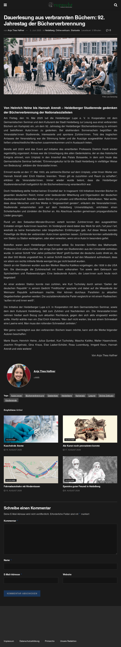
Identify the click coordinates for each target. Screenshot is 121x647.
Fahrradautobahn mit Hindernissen (22, 486)
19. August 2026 (13, 449)
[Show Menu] (5, 4)
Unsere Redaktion (68, 640)
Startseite (75, 30)
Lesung (92, 395)
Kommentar (11, 520)
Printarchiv (50, 640)
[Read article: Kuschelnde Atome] (31, 429)
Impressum (9, 640)
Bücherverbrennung (35, 395)
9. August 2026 (72, 490)
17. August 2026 (72, 449)
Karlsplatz (80, 395)
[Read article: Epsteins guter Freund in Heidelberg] (90, 469)
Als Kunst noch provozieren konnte (81, 445)
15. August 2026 (13, 490)
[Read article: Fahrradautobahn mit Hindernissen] (31, 469)
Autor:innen (16, 395)
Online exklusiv (63, 30)
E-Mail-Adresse (13, 574)
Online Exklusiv (106, 395)
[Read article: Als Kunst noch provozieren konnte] (90, 429)
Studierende (11, 400)
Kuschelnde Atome (14, 445)
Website (67, 574)
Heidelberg (50, 30)
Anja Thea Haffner (16, 30)
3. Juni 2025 (35, 30)
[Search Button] (115, 4)
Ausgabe (11, 439)
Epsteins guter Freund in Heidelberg (81, 486)
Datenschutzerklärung (29, 640)
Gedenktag (53, 395)
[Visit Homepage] (60, 5)
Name (8, 560)
